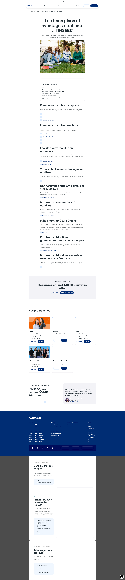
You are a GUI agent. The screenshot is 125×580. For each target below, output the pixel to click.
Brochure (86, 5)
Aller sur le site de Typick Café (49, 250)
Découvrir (41, 341)
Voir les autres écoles (51, 402)
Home (29, 11)
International (75, 6)
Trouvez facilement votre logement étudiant (53, 89)
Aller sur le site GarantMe (47, 161)
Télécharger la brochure (67, 292)
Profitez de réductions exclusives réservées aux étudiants (56, 98)
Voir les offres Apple (46, 140)
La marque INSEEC (41, 6)
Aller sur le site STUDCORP (48, 197)
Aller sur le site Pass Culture (48, 215)
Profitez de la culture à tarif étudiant (51, 93)
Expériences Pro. (60, 6)
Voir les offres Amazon (47, 143)
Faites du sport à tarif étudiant (50, 95)
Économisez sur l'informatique (50, 86)
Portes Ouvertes (75, 447)
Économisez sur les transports (50, 84)
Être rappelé (55, 292)
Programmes (51, 6)
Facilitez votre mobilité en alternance (51, 87)
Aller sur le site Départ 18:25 (48, 120)
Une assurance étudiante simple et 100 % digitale (54, 91)
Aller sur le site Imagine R (47, 113)
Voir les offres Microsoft (47, 136)
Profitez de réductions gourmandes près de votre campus (56, 97)
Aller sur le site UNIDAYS (47, 267)
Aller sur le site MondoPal (47, 164)
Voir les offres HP (46, 133)
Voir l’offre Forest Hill (46, 232)
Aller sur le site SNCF (46, 117)
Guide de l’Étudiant (35, 11)
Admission (68, 6)
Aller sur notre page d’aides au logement (51, 181)
